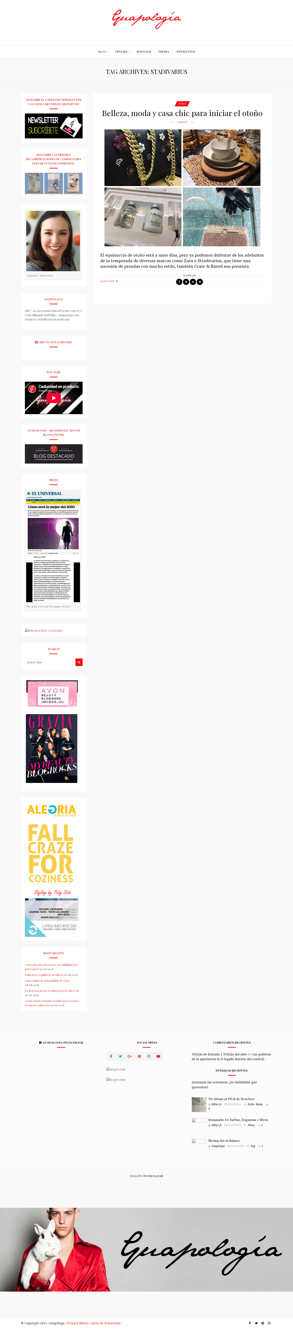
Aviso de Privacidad (106, 1323)
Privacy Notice (78, 1323)
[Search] (79, 662)
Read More (107, 281)
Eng (253, 1146)
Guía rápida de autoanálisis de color (47, 980)
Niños (182, 103)
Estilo (251, 1104)
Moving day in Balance (224, 1140)
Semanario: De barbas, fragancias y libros (238, 1120)
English (121, 51)
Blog (102, 51)
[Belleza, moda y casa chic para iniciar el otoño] (182, 188)
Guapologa (218, 1146)
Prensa (164, 51)
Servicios (144, 51)
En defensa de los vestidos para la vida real (52, 990)
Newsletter (186, 51)
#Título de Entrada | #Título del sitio (219, 1054)
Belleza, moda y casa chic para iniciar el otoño (182, 113)
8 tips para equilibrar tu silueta (44, 975)
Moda (259, 1104)
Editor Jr (216, 1104)
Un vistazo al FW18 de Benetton (231, 1099)
